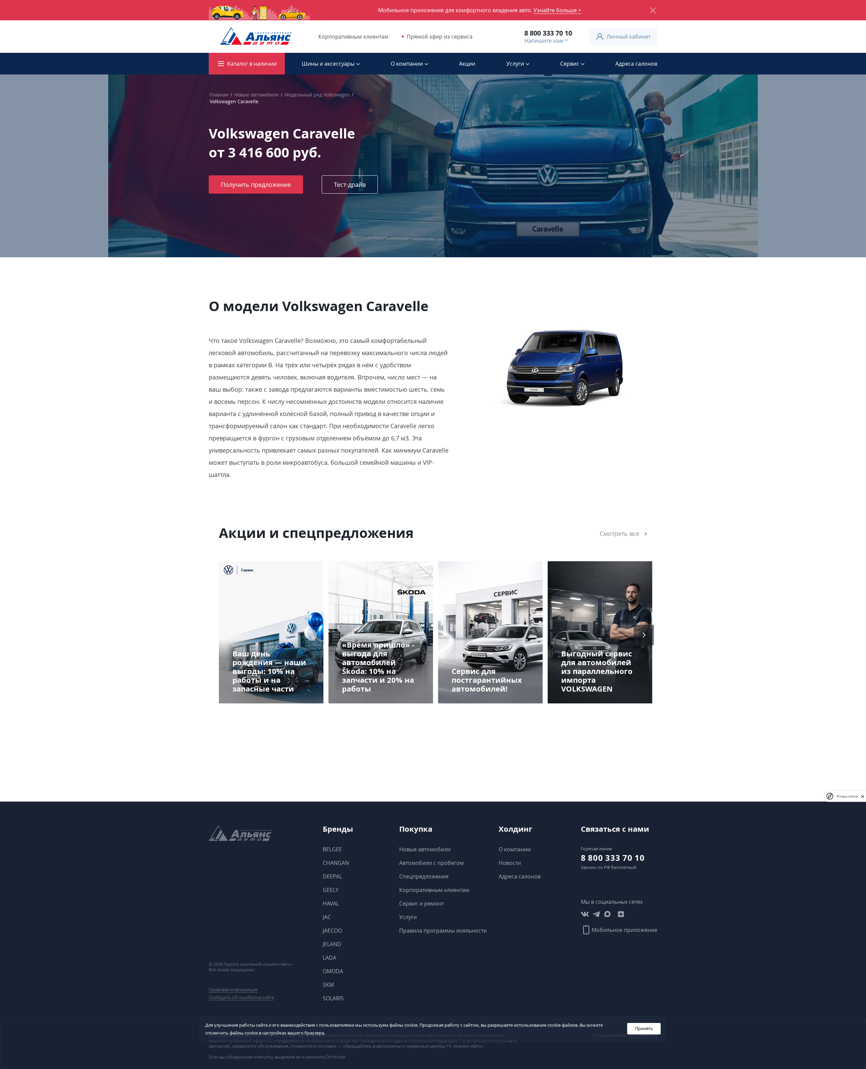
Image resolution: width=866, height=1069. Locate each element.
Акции (467, 63)
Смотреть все (619, 533)
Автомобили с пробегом (431, 863)
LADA (329, 957)
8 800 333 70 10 (548, 33)
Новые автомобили (256, 94)
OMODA (333, 971)
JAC (327, 917)
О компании (515, 849)
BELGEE (332, 849)
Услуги (408, 917)
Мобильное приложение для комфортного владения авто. (479, 10)
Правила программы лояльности (443, 930)
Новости (510, 863)
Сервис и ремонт (421, 903)
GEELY (331, 890)
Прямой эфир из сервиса (440, 36)
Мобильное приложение (624, 930)
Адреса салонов (636, 63)
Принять (644, 1028)
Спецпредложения (424, 876)
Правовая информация (233, 989)
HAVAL (331, 903)
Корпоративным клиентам (353, 36)
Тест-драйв (350, 184)
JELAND (332, 944)
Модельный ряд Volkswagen (317, 94)
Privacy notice (847, 796)
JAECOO (332, 930)
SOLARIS (333, 998)
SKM (328, 984)
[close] (862, 796)
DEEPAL (332, 876)
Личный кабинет (629, 36)
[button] (222, 635)
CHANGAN (336, 863)
